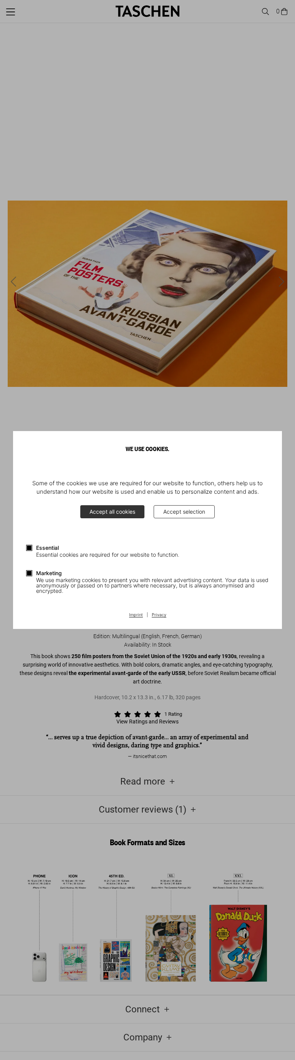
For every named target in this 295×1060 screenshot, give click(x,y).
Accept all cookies (112, 511)
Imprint (136, 615)
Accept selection (184, 511)
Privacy (159, 615)
